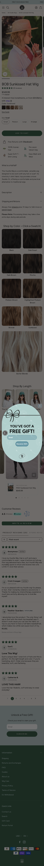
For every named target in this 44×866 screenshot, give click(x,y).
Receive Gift (22, 444)
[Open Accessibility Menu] (5, 433)
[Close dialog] (40, 406)
